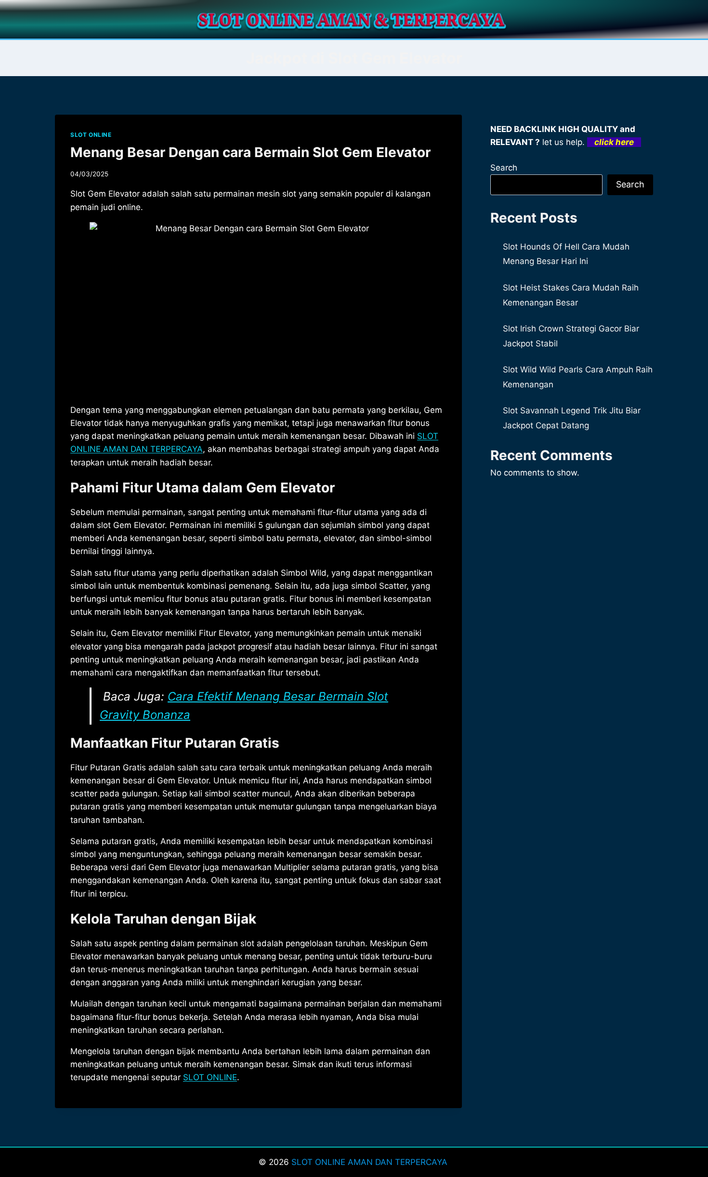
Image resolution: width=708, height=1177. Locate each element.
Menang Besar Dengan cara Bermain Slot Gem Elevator (250, 152)
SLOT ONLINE (91, 134)
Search (503, 167)
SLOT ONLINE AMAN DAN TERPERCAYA (370, 1162)
